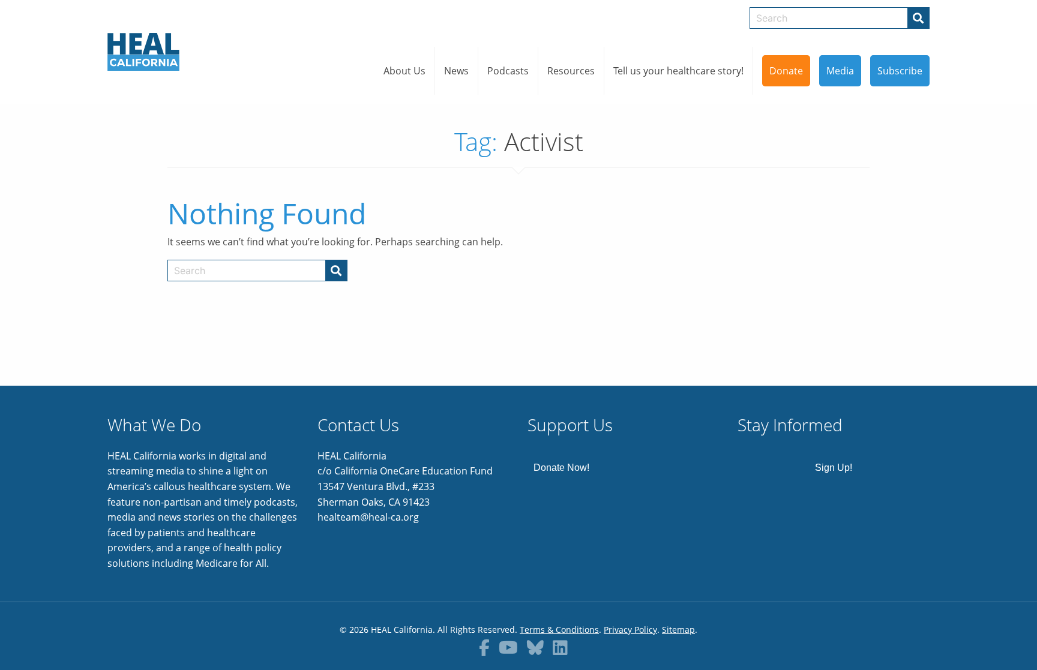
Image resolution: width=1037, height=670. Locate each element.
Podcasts (508, 70)
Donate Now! (561, 467)
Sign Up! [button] (833, 467)
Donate (786, 70)
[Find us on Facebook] (484, 647)
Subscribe (899, 70)
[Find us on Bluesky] (535, 647)
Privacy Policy (630, 629)
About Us (404, 70)
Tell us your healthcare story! (678, 70)
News (456, 70)
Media (840, 70)
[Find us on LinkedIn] (560, 647)
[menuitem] (404, 71)
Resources (571, 70)
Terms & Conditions (559, 629)
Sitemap (678, 629)
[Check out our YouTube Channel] (508, 647)
